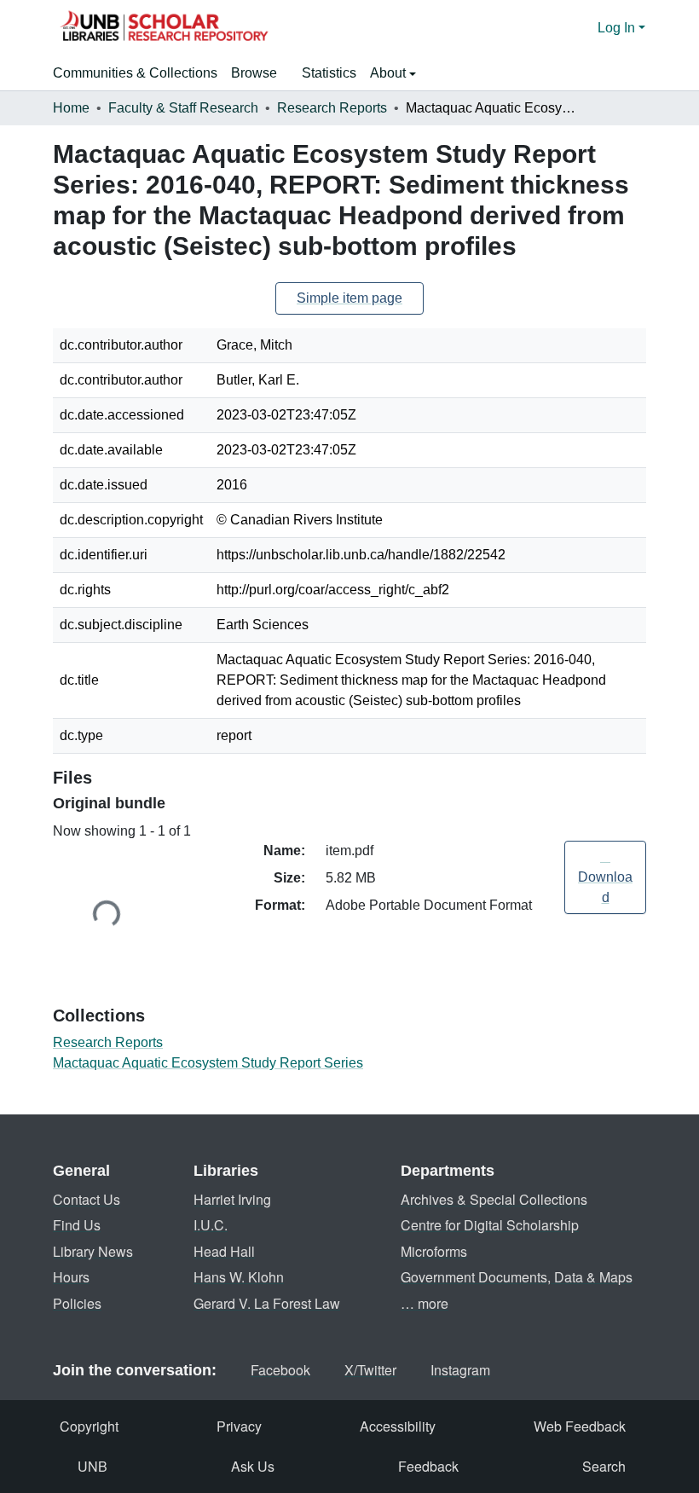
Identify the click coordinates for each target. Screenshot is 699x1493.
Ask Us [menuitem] (252, 1466)
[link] (605, 877)
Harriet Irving (232, 1199)
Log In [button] (618, 27)
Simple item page (349, 298)
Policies (77, 1303)
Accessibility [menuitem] (398, 1426)
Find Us (77, 1225)
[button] (163, 28)
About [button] (389, 73)
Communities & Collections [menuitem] (135, 73)
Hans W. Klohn (239, 1277)
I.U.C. (211, 1225)
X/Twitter (370, 1370)
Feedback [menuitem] (428, 1466)
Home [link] (71, 108)
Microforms (434, 1251)
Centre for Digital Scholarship (490, 1225)
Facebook (280, 1370)
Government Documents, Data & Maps (517, 1277)
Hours (71, 1277)
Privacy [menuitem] (239, 1426)
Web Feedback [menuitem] (580, 1426)
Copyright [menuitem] (89, 1426)
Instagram (460, 1370)
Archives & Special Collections (494, 1199)
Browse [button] (254, 73)
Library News (93, 1251)
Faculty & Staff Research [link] (183, 108)
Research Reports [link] (332, 108)
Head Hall (224, 1251)
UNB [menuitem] (92, 1466)
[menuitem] (259, 73)
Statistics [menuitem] (329, 73)
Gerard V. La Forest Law (267, 1303)
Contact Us (86, 1199)
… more (424, 1303)
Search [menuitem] (604, 1466)
